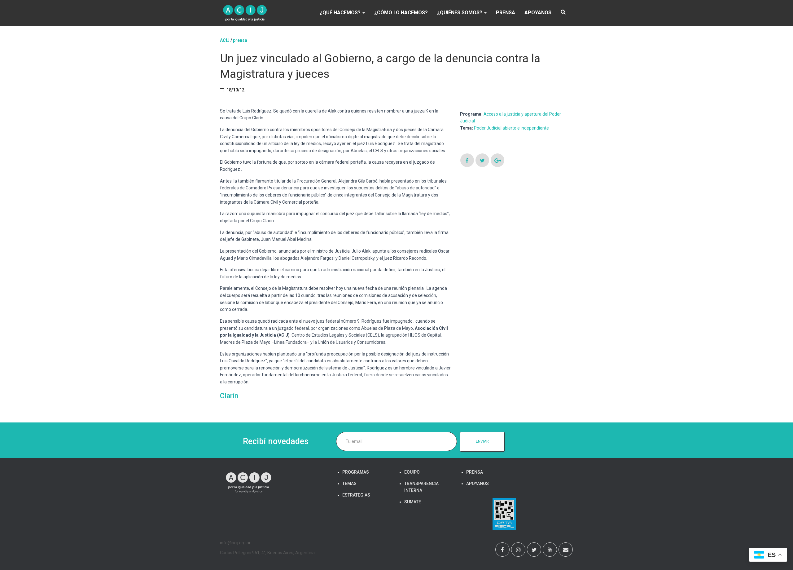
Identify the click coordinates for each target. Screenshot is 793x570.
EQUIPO (412, 472)
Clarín (229, 396)
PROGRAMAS (355, 472)
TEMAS (349, 483)
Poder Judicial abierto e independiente (511, 128)
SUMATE (412, 501)
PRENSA (505, 12)
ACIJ (225, 40)
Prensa (240, 40)
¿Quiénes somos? (460, 12)
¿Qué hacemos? (341, 12)
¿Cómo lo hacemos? (401, 12)
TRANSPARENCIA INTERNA (421, 487)
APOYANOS (537, 12)
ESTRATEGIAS (356, 495)
